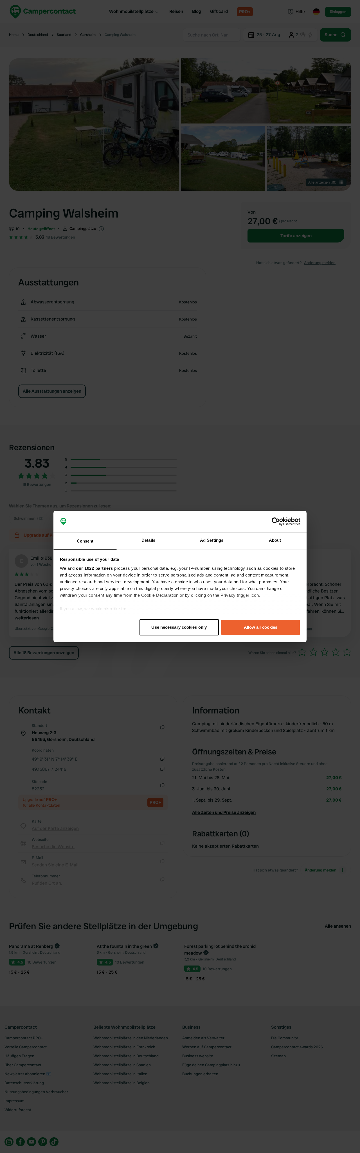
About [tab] (275, 540)
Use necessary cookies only (179, 627)
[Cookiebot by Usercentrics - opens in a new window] (275, 522)
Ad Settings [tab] (211, 540)
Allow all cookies (261, 627)
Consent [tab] (85, 541)
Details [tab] (148, 540)
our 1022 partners (94, 568)
